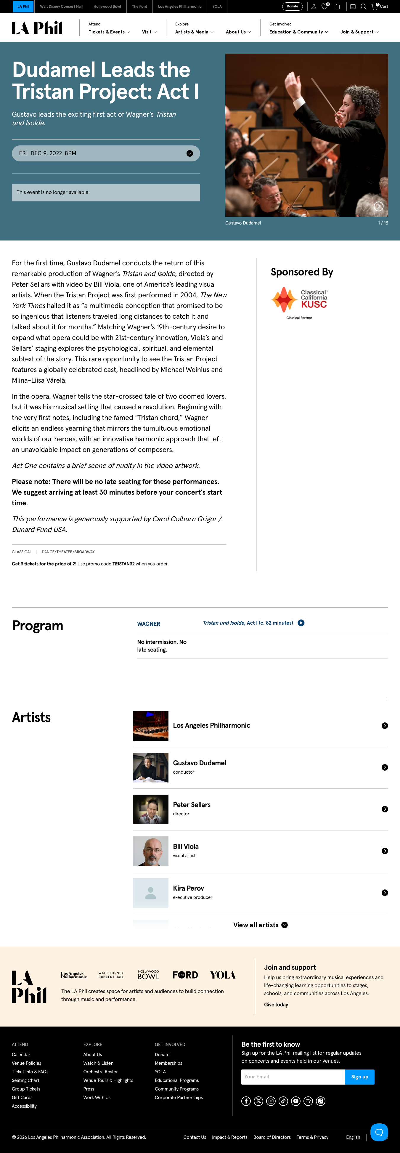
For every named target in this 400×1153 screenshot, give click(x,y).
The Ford (139, 7)
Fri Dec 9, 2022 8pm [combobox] (47, 153)
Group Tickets (26, 1089)
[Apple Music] (320, 1101)
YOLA (217, 7)
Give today (276, 1005)
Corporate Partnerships (179, 1098)
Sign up (359, 1077)
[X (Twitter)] (258, 1101)
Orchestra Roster (100, 1072)
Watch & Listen (98, 1063)
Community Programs (177, 1089)
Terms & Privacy (312, 1137)
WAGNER (148, 624)
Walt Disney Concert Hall (61, 7)
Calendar (21, 1055)
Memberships (168, 1063)
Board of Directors (272, 1137)
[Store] (338, 6)
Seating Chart (25, 1080)
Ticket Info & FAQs (30, 1072)
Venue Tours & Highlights (108, 1080)
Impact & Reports (230, 1137)
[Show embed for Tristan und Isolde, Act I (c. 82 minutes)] (301, 622)
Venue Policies (26, 1063)
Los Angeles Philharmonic (180, 7)
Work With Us (97, 1098)
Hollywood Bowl (107, 7)
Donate (292, 6)
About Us (92, 1055)
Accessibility (24, 1106)
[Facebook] (246, 1101)
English (353, 1137)
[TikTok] (283, 1101)
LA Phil (23, 7)
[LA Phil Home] (37, 27)
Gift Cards (22, 1098)
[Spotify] (308, 1101)
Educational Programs (177, 1080)
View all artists (255, 925)
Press (88, 1089)
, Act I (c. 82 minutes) (248, 623)
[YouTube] (296, 1101)
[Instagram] (271, 1101)
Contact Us (195, 1137)
